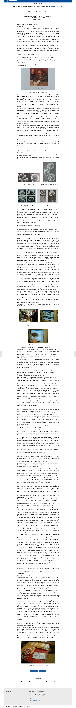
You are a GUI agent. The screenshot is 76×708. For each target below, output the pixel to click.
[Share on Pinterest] (46, 681)
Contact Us (8, 691)
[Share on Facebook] (21, 681)
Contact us (68, 1)
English (11, 0)
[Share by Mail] (54, 681)
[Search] (62, 6)
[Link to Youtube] (8, 1)
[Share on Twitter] (30, 681)
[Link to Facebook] (6, 1)
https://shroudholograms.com (34, 700)
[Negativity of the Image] (1, 354)
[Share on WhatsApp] (38, 681)
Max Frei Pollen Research (38, 11)
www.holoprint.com (40, 694)
